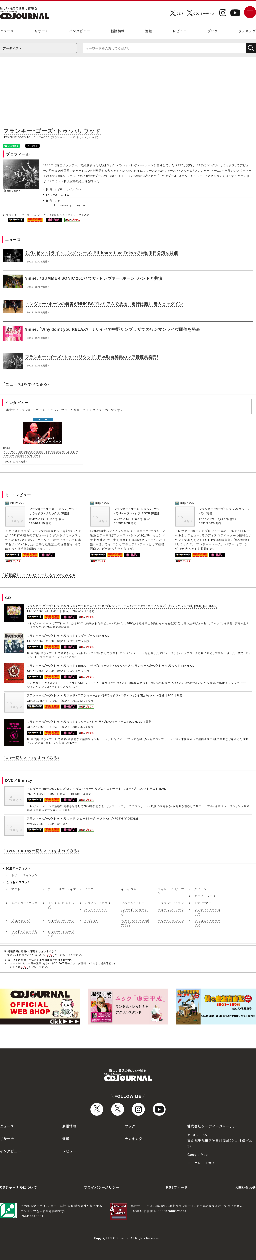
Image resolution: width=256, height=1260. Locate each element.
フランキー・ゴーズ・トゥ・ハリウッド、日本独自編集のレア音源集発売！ (92, 356)
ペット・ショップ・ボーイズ (135, 922)
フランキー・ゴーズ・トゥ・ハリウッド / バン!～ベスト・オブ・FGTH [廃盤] (139, 511)
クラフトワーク (205, 896)
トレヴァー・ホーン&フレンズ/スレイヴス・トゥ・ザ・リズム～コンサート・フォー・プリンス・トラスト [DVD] (97, 789)
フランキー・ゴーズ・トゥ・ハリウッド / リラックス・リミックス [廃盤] (54, 511)
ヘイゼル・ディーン (61, 920)
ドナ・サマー (203, 903)
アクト (16, 889)
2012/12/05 (79, 701)
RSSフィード (177, 1187)
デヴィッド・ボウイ (97, 903)
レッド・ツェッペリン (24, 933)
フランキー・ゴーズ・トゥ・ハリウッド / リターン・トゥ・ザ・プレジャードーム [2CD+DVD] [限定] (90, 722)
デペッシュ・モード (134, 903)
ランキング (247, 30)
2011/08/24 (77, 794)
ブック (212, 30)
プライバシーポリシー (101, 1187)
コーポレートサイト (203, 1162)
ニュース (7, 30)
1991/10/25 (207, 523)
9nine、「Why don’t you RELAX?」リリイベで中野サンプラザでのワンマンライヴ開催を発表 (112, 329)
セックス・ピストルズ (61, 905)
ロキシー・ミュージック (61, 933)
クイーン (200, 889)
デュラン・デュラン (171, 903)
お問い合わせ (245, 1187)
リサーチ (42, 30)
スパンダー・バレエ (24, 903)
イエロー (90, 889)
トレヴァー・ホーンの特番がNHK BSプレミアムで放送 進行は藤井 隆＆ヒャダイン (104, 303)
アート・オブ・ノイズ (62, 889)
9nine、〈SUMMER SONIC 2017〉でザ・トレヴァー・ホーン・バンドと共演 (94, 278)
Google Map (197, 1154)
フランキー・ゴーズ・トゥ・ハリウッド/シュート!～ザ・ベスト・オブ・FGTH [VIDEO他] (82, 818)
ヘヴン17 (91, 920)
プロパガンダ (20, 920)
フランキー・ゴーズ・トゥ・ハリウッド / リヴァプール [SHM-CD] (69, 635)
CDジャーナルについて (18, 1187)
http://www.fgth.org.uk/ (69, 205)
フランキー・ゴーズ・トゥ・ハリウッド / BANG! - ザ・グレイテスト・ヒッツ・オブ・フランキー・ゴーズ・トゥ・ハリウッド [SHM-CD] (111, 665)
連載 (148, 30)
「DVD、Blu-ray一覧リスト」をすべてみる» (41, 850)
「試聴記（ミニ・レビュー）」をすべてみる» (38, 574)
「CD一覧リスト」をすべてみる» (31, 757)
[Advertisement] (128, 92)
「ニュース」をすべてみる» (26, 384)
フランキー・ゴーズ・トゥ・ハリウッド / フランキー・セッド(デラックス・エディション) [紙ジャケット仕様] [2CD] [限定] (105, 695)
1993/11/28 (122, 523)
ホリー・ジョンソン (24, 875)
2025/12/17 (80, 611)
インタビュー (79, 30)
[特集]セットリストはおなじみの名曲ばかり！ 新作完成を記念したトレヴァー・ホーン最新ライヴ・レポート (40, 451)
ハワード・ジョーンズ (134, 912)
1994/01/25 (37, 523)
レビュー (180, 30)
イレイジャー (130, 889)
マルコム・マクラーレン (207, 922)
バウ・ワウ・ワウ (95, 910)
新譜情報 (118, 30)
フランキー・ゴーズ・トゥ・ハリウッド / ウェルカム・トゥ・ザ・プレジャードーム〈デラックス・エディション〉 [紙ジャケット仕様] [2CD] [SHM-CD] (122, 606)
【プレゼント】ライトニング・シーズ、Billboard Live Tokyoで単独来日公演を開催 (101, 252)
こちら (51, 954)
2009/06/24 (79, 727)
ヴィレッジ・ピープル (171, 891)
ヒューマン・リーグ (171, 910)
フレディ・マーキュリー (207, 912)
